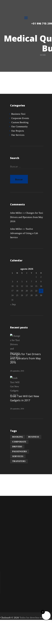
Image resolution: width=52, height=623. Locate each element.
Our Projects (17, 130)
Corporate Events (20, 118)
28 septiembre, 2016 (17, 371)
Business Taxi (18, 114)
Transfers (19, 461)
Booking (17, 437)
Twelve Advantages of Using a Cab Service (24, 233)
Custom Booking (19, 122)
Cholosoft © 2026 (10, 617)
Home (43, 55)
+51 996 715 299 (41, 23)
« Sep (13, 304)
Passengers (19, 451)
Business (33, 437)
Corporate (19, 442)
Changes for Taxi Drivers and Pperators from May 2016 (26, 217)
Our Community (19, 126)
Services (17, 456)
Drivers (17, 447)
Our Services (17, 135)
